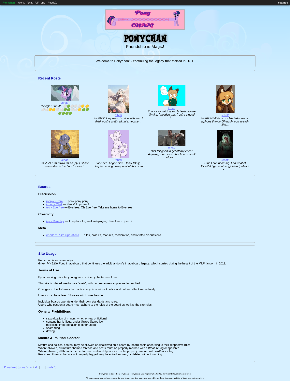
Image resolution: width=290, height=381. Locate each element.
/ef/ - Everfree (55, 207)
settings (283, 2)
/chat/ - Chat (54, 204)
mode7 (52, 2)
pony (21, 2)
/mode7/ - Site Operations (62, 235)
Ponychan (9, 2)
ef (37, 2)
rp (43, 2)
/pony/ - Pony (54, 201)
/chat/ (64, 102)
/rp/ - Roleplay (55, 221)
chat (30, 2)
